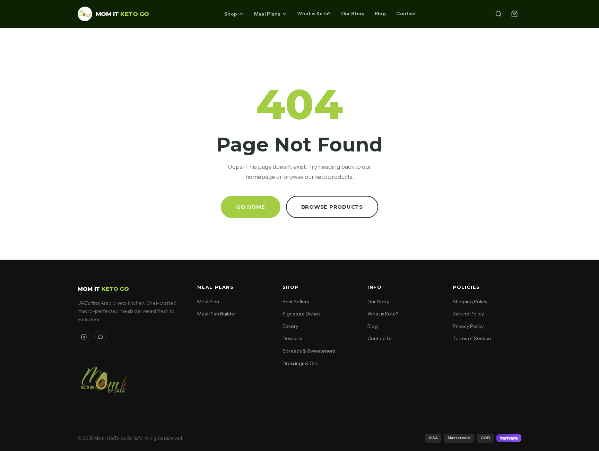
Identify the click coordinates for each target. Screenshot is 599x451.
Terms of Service (472, 338)
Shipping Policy (470, 301)
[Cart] (514, 14)
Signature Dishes (301, 314)
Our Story (352, 13)
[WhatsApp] (100, 337)
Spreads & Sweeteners (309, 351)
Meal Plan (208, 301)
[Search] (498, 14)
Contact (406, 13)
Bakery (290, 326)
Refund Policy (468, 314)
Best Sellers (296, 301)
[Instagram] (84, 337)
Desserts (292, 338)
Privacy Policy (468, 326)
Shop (230, 14)
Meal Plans (267, 14)
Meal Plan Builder (216, 314)
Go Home (250, 206)
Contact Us (379, 338)
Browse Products (332, 206)
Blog (380, 13)
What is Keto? (314, 13)
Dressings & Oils (300, 363)
